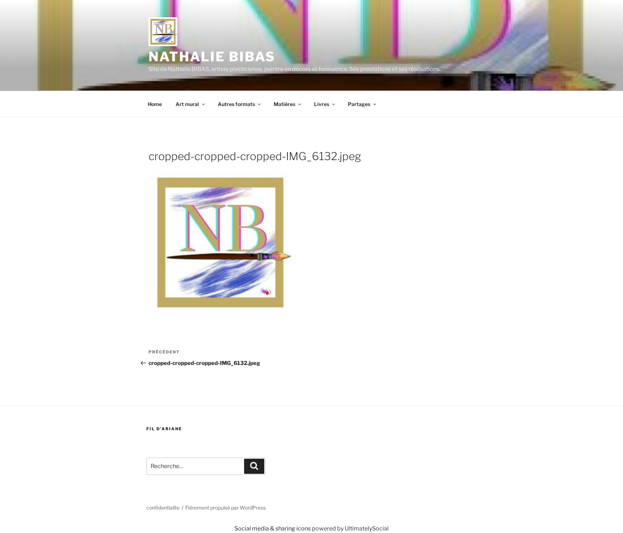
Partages (359, 104)
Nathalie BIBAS (212, 57)
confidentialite (163, 508)
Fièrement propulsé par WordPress (225, 508)
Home (155, 104)
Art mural (187, 104)
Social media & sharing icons (273, 528)
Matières (284, 104)
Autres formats (236, 104)
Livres (321, 104)
